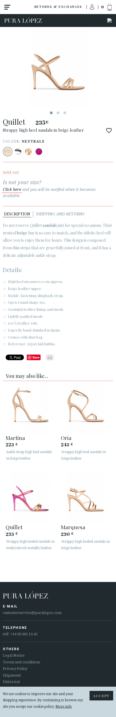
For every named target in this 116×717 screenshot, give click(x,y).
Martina (15, 437)
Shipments (12, 675)
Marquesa (73, 527)
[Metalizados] (18, 151)
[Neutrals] (7, 151)
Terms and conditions (21, 662)
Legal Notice (13, 655)
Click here (12, 189)
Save (35, 357)
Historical (11, 682)
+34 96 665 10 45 (23, 634)
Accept (101, 695)
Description (17, 214)
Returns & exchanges (58, 6)
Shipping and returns (60, 214)
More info (63, 707)
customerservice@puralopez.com (32, 613)
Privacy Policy (15, 668)
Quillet (14, 527)
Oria (66, 437)
